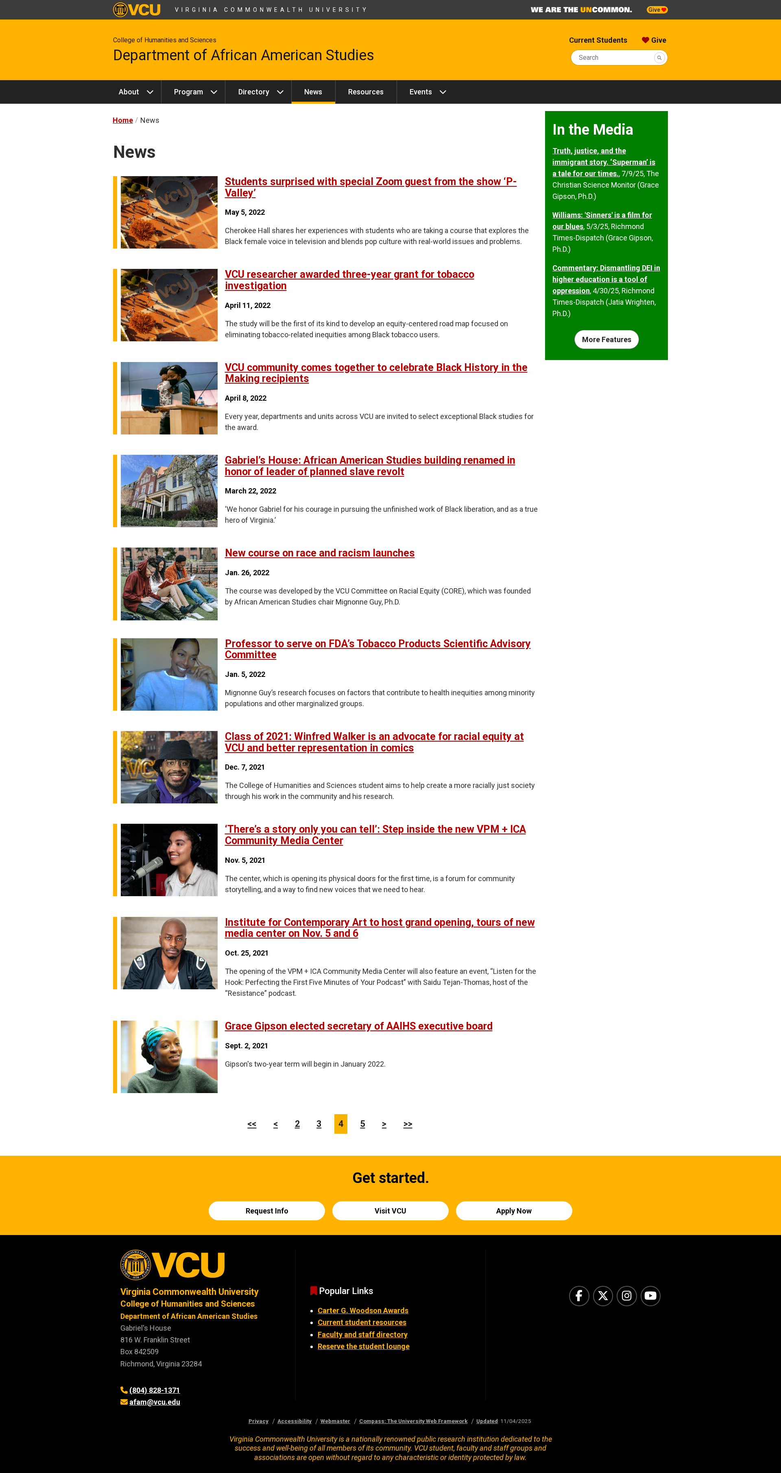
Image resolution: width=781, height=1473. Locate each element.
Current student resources (362, 1322)
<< (251, 1124)
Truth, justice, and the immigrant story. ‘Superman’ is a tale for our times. (603, 162)
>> (408, 1124)
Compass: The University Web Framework (413, 1421)
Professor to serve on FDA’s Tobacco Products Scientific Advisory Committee (378, 649)
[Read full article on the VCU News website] (165, 246)
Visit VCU (390, 1211)
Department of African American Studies (243, 55)
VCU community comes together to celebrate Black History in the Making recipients (376, 373)
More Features (606, 339)
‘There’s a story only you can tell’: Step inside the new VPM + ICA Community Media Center (375, 835)
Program (188, 91)
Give (654, 10)
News (313, 91)
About (129, 91)
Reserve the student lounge (364, 1346)
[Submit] (659, 57)
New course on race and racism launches (320, 553)
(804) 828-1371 (154, 1390)
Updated (487, 1421)
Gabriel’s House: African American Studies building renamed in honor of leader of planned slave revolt (370, 466)
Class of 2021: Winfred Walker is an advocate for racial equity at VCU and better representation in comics (374, 742)
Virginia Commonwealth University (272, 10)
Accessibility (294, 1421)
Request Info (267, 1211)
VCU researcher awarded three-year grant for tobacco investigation (349, 280)
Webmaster (335, 1421)
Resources (366, 91)
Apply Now (514, 1211)
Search (588, 57)
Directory (253, 91)
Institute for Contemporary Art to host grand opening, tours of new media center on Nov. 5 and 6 (380, 928)
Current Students (598, 40)
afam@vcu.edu (154, 1402)
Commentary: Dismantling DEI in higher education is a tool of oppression (606, 279)
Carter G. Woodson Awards (363, 1310)
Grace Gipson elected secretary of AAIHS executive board (359, 1026)
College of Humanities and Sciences (164, 40)
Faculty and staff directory (363, 1334)
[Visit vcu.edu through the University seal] (200, 1268)
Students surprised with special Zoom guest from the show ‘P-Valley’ (371, 187)
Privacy (258, 1421)
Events (421, 91)
